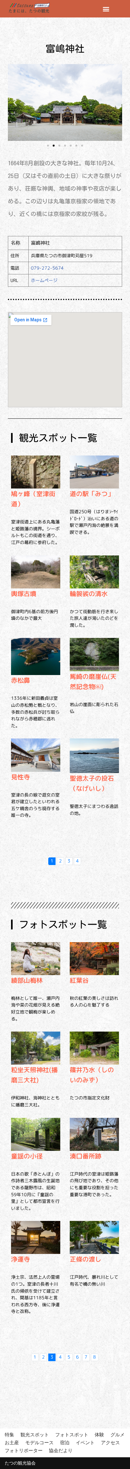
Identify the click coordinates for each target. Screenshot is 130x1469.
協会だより (61, 1450)
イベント (85, 1442)
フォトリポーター (24, 1450)
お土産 (12, 1442)
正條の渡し (85, 1259)
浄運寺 (20, 1259)
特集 (9, 1434)
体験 (99, 1434)
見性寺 (20, 776)
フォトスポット (71, 1434)
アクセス (110, 1442)
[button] (106, 8)
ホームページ (44, 280)
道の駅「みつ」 (92, 493)
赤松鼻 (20, 680)
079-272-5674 (47, 268)
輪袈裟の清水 (89, 593)
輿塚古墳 (23, 593)
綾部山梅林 (27, 980)
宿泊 (64, 1442)
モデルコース (39, 1442)
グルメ (117, 1434)
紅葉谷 (79, 980)
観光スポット (35, 1434)
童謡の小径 (27, 1155)
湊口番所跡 (85, 1155)
